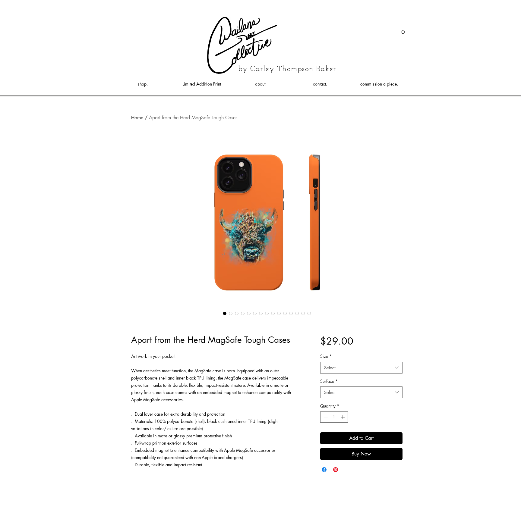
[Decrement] (325, 417)
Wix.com (301, 511)
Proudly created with (274, 511)
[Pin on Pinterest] (335, 469)
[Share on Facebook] (324, 469)
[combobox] (361, 368)
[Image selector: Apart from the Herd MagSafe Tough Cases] (225, 313)
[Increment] (343, 417)
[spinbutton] (334, 417)
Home (137, 117)
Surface (329, 381)
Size (326, 356)
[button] (403, 30)
